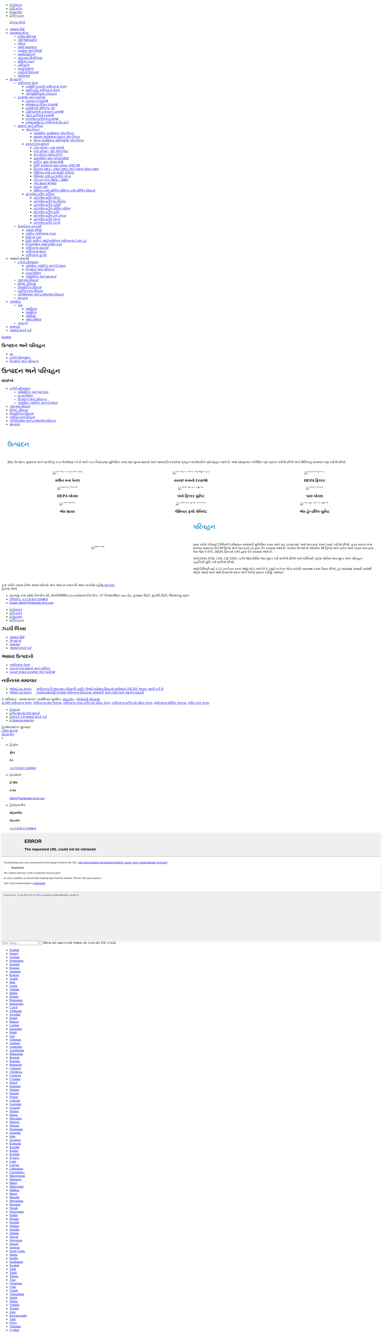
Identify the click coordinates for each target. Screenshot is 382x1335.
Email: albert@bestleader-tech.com (31, 602)
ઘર (11, 354)
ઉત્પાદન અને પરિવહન (24, 361)
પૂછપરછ (109, 585)
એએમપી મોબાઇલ (88, 699)
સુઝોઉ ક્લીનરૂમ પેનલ (16, 703)
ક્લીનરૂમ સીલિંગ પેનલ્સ (170, 703)
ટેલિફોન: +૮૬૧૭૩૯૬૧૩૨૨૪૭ (29, 599)
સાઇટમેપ (68, 699)
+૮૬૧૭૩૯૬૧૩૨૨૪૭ (23, 768)
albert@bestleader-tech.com (27, 798)
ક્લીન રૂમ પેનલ (198, 703)
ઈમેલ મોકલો (10, 730)
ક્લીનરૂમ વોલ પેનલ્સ (47, 703)
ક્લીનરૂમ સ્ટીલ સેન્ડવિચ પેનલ (132, 703)
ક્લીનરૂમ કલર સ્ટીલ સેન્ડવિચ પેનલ (86, 703)
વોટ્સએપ (8, 734)
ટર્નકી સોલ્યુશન (20, 357)
